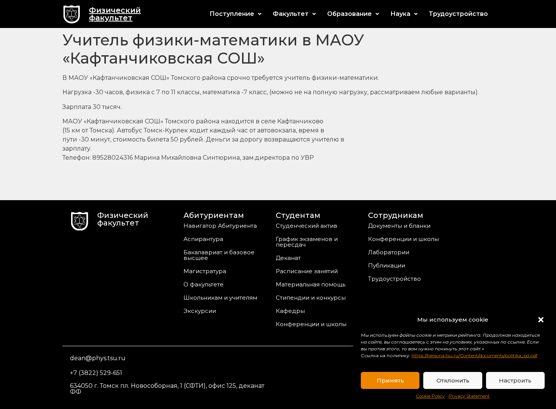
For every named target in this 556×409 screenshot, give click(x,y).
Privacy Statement (469, 396)
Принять (390, 380)
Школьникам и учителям (220, 297)
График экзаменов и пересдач (307, 241)
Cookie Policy (430, 396)
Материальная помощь (310, 284)
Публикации (386, 265)
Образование (349, 13)
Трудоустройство (458, 13)
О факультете (203, 284)
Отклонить (452, 380)
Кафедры (290, 310)
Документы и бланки (399, 225)
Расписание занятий (307, 271)
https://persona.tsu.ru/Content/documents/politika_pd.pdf (474, 355)
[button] (541, 319)
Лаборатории (388, 252)
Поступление (232, 13)
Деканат (288, 257)
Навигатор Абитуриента (220, 225)
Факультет (291, 13)
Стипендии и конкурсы (311, 297)
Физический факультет (115, 14)
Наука (400, 13)
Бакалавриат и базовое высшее (219, 255)
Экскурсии (199, 310)
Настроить (515, 380)
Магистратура (204, 271)
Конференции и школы (311, 324)
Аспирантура (203, 239)
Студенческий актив (306, 225)
